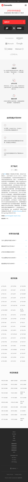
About (14, 432)
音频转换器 (14, 445)
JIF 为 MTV (13, 330)
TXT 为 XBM (14, 397)
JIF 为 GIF (13, 290)
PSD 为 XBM (4, 393)
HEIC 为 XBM (4, 411)
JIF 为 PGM (4, 318)
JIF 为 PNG (13, 286)
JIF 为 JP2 (13, 310)
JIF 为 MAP (23, 326)
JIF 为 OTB (23, 330)
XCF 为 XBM (23, 397)
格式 (14, 436)
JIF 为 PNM (4, 345)
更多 (18, 1)
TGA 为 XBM (14, 393)
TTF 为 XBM (4, 397)
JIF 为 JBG (22, 361)
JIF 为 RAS (13, 345)
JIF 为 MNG (4, 330)
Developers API (14, 455)
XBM (16, 169)
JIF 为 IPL (13, 326)
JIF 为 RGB (22, 345)
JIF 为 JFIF (13, 294)
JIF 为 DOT (4, 305)
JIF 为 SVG (22, 290)
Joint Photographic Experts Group (12, 215)
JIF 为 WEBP (4, 310)
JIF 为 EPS (22, 305)
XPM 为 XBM (4, 402)
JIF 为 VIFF (22, 353)
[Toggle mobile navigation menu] (26, 5)
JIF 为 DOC (4, 297)
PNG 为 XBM (4, 380)
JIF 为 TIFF (22, 297)
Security (14, 434)
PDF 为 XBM (14, 384)
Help (14, 438)
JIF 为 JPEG (23, 286)
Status (14, 440)
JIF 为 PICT (23, 341)
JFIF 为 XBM (4, 407)
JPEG (5, 174)
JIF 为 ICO (3, 294)
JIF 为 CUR (4, 301)
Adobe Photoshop (17, 211)
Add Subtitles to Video (12, 1)
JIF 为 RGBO (14, 349)
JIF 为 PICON (14, 341)
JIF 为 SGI (22, 349)
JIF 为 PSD (13, 301)
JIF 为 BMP (23, 294)
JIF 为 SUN (4, 353)
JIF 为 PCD (4, 338)
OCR (14, 452)
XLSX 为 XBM (4, 414)
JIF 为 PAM (23, 334)
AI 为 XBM (22, 411)
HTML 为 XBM (14, 402)
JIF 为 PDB (23, 338)
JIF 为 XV (22, 357)
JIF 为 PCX (13, 314)
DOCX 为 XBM (14, 407)
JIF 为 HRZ (4, 326)
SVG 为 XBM (4, 388)
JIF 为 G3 (22, 322)
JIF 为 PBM (23, 314)
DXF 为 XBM (14, 411)
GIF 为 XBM (23, 384)
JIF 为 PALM (14, 334)
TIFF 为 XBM (14, 419)
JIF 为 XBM (4, 357)
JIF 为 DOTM (14, 305)
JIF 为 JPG (3, 286)
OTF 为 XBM (4, 419)
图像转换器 (14, 450)
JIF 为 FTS (13, 322)
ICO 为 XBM (4, 384)
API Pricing (14, 462)
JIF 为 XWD (4, 361)
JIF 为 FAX (3, 322)
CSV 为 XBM (23, 414)
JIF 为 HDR (23, 301)
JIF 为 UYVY (13, 353)
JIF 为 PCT (13, 338)
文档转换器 (14, 448)
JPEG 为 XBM (14, 388)
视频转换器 (14, 443)
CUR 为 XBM (23, 388)
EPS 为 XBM (23, 407)
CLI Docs (14, 459)
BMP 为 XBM (14, 380)
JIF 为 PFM (4, 341)
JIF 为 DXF (13, 297)
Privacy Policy (18, 474)
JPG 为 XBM (23, 380)
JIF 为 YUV (13, 361)
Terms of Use (10, 474)
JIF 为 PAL (3, 334)
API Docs (14, 457)
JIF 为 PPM (13, 318)
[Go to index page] (6, 5)
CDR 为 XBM (14, 414)
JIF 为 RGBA (4, 349)
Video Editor (3, 1)
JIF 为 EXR (22, 318)
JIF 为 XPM (13, 357)
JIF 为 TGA (4, 314)
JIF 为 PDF (4, 290)
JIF (11, 169)
